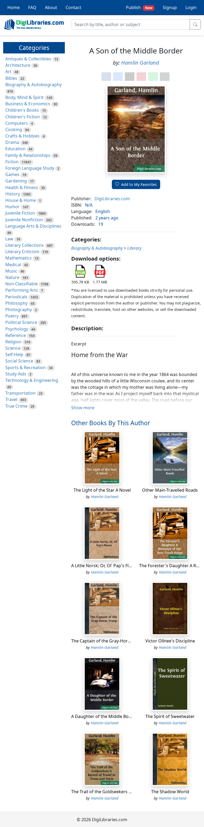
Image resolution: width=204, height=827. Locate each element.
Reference (15, 335)
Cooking (13, 129)
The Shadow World (170, 792)
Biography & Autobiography (33, 84)
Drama (12, 142)
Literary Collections (24, 245)
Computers (16, 123)
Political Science (21, 322)
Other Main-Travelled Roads (170, 490)
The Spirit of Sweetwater (170, 716)
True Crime (16, 406)
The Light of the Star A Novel (102, 490)
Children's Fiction (22, 117)
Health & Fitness (21, 187)
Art (8, 71)
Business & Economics (27, 104)
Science (12, 348)
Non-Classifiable (21, 284)
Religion (13, 342)
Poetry (12, 316)
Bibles (11, 78)
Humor (12, 207)
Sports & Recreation (25, 367)
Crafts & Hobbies (22, 136)
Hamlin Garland (140, 62)
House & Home (20, 200)
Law (9, 239)
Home (13, 7)
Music (11, 271)
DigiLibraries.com (112, 199)
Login (191, 7)
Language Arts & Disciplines (33, 226)
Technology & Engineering (31, 380)
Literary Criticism (22, 251)
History (12, 194)
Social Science (19, 361)
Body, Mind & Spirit (24, 97)
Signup (170, 7)
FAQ (32, 7)
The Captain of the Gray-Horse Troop (108, 641)
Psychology (16, 329)
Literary (134, 248)
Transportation (20, 393)
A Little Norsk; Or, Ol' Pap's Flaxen (104, 566)
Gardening (16, 181)
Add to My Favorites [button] (139, 184)
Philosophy (16, 303)
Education (15, 149)
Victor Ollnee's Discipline (170, 641)
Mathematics (18, 258)
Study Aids (15, 374)
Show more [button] (82, 408)
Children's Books (22, 110)
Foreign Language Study (29, 168)
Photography (18, 309)
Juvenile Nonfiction (24, 220)
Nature (12, 277)
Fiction (12, 162)
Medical (13, 265)
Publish (139, 7)
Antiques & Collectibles (28, 59)
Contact (73, 7)
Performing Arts (21, 290)
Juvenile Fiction (20, 213)
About (51, 7)
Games (12, 174)
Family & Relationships (27, 155)
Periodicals (16, 297)
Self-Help (14, 354)
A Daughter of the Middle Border (104, 716)
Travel (11, 399)
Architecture (17, 65)
